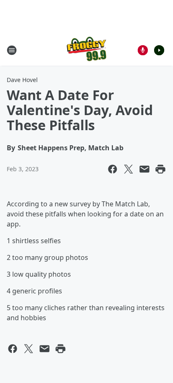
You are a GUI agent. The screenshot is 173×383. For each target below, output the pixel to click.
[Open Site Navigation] (12, 50)
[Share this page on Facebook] (112, 169)
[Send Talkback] (143, 50)
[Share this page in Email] (144, 169)
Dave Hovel (22, 80)
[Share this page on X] (128, 169)
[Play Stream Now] (159, 50)
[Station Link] (87, 50)
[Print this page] (160, 169)
